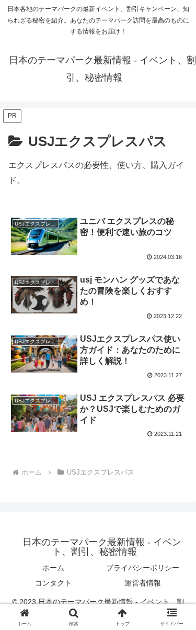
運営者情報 (142, 583)
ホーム (53, 568)
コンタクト (53, 583)
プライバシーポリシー (142, 568)
